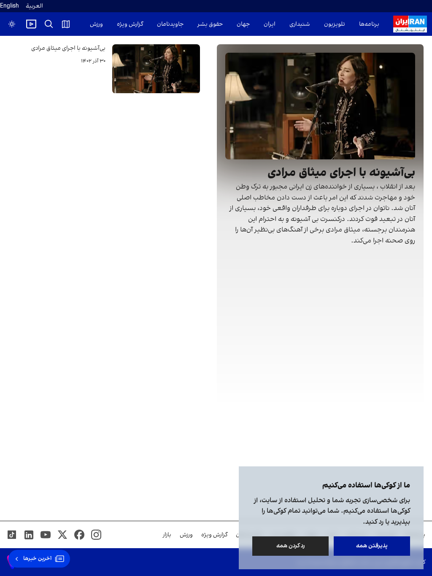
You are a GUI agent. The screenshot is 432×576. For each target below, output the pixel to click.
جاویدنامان (170, 24)
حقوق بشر (210, 24)
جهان (243, 24)
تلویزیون (334, 24)
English (9, 6)
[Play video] (31, 24)
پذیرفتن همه (372, 545)
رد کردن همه (290, 545)
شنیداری (299, 24)
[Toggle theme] (12, 24)
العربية (34, 6)
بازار (167, 534)
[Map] (66, 24)
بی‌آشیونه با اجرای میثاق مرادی (68, 48)
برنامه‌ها (369, 24)
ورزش (96, 24)
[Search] (49, 24)
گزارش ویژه (130, 24)
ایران (269, 24)
